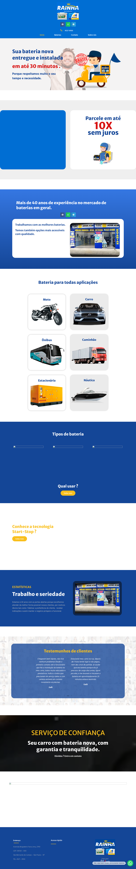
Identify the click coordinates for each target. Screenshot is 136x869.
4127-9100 (69, 30)
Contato (74, 34)
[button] (62, 24)
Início (42, 34)
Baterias (57, 34)
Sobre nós (92, 34)
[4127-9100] (61, 30)
